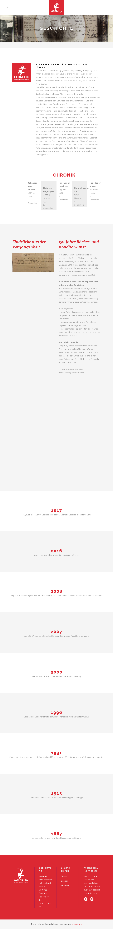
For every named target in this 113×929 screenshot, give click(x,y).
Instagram (92, 893)
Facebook (96, 890)
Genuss (64, 881)
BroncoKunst (76, 924)
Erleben (64, 876)
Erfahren (65, 885)
